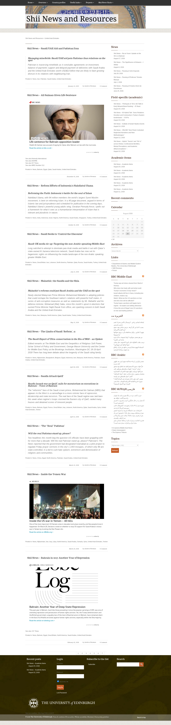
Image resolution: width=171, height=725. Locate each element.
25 (123, 234)
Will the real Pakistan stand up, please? (49, 433)
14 (137, 228)
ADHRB (34, 161)
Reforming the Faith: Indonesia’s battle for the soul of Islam (60, 193)
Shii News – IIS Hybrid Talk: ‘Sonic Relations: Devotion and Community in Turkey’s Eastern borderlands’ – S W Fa (129, 115)
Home (31, 2)
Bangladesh (50, 358)
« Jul (112, 239)
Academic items (121, 157)
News (34, 79)
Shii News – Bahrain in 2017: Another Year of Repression (58, 557)
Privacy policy (70, 717)
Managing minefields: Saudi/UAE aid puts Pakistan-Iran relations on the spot (66, 59)
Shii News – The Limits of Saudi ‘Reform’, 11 (51, 331)
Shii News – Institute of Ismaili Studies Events (129, 124)
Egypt (45, 169)
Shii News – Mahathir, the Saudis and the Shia (53, 280)
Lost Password (62, 693)
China (39, 458)
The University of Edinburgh (41, 717)
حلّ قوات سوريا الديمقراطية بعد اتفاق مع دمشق (128, 366)
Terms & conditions (59, 717)
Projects (90, 2)
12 (128, 228)
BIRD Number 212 (38, 165)
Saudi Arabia (51, 79)
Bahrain (40, 169)
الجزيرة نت (117, 315)
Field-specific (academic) (126, 97)
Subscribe (91, 664)
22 (142, 231)
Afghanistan (41, 358)
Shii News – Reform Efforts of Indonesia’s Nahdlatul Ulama (60, 185)
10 (118, 228)
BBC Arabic (118, 355)
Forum (114, 270)
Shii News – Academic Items (123, 164)
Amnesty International (39, 158)
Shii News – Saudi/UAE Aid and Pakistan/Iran (53, 48)
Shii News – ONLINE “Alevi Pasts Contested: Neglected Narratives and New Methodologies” (129, 132)
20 (132, 231)
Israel (51, 218)
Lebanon (53, 262)
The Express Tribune (119, 432)
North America (64, 218)
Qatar (50, 169)
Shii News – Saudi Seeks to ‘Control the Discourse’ (55, 234)
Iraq (64, 407)
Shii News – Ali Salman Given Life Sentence (51, 95)
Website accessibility (81, 717)
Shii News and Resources (34, 38)
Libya (54, 542)
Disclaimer (91, 717)
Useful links (75, 2)
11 (123, 228)
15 (142, 228)
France (50, 407)
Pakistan (43, 79)
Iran (38, 79)
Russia (80, 262)
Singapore (82, 218)
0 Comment (103, 86)
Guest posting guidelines (102, 717)
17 (118, 231)
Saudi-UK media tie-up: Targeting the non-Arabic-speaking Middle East (66, 243)
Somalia (80, 542)
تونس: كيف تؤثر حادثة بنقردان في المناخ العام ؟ (128, 379)
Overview (43, 2)
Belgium (58, 358)
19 (128, 231)
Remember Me (63, 681)
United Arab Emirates (64, 79)
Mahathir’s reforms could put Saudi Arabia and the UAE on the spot (64, 290)
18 (123, 231)
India (39, 218)
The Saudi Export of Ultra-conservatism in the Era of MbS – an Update (65, 339)
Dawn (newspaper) (118, 430)
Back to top (141, 717)
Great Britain (41, 262)
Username (60, 663)
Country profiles (58, 2)
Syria (99, 407)
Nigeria (55, 218)
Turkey (89, 218)
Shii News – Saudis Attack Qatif (45, 376)
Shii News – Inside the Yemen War (46, 474)
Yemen (38, 410)
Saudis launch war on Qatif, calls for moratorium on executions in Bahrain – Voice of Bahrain (63, 384)
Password (60, 672)
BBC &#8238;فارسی (123, 389)
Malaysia (44, 315)
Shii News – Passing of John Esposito (126, 71)
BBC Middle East (121, 276)
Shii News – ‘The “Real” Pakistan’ (46, 425)
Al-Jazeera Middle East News (122, 428)
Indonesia (44, 218)
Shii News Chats (106, 2)
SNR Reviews (117, 268)
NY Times (35, 163)
